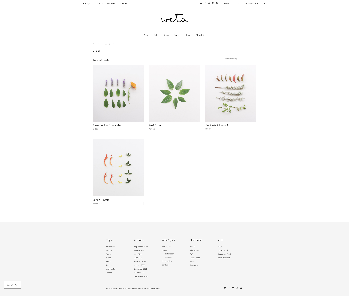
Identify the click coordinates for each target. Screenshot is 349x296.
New (146, 35)
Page (176, 35)
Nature (109, 265)
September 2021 (141, 276)
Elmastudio (155, 288)
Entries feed (223, 250)
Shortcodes (111, 3)
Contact (124, 3)
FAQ (191, 254)
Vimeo (209, 3)
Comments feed (224, 254)
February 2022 (140, 261)
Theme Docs (195, 257)
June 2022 (138, 257)
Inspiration (110, 246)
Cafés (108, 257)
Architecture (111, 269)
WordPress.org (224, 257)
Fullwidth (168, 257)
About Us (200, 35)
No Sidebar (169, 254)
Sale (156, 35)
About (192, 246)
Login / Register (252, 3)
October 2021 (139, 272)
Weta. (114, 288)
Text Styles (86, 3)
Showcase (194, 265)
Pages (98, 3)
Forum (192, 261)
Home (94, 44)
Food (108, 261)
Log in (220, 246)
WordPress (132, 288)
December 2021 (140, 269)
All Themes (194, 250)
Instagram (213, 3)
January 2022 (139, 265)
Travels (109, 272)
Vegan (108, 254)
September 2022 (141, 246)
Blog (188, 35)
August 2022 (139, 250)
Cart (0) (266, 3)
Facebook (205, 3)
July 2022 (138, 254)
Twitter (201, 3)
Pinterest (217, 3)
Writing (109, 250)
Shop (166, 35)
